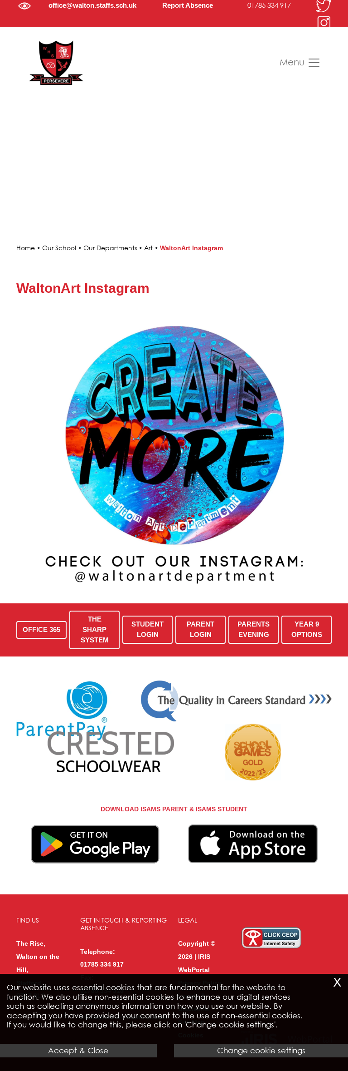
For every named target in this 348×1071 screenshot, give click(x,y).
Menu (293, 62)
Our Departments (110, 247)
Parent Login (200, 629)
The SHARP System (95, 629)
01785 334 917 (269, 5)
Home (25, 247)
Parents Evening (253, 629)
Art (148, 247)
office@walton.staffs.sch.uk (92, 5)
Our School (59, 247)
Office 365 (41, 629)
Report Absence (187, 5)
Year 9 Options (306, 629)
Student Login (147, 629)
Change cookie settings (261, 1050)
